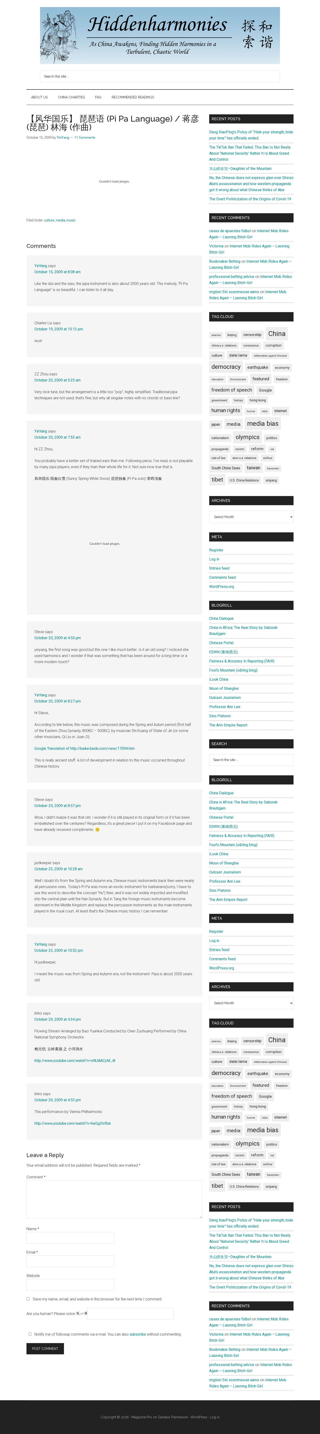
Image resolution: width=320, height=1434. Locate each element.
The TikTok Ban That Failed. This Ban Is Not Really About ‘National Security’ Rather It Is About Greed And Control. (250, 153)
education (217, 379)
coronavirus (251, 345)
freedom (282, 379)
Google (265, 390)
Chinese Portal (221, 643)
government (219, 400)
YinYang (40, 266)
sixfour (267, 458)
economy (282, 368)
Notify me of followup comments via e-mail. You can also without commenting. (107, 1334)
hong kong (258, 400)
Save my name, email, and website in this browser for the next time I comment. (97, 1299)
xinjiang (271, 480)
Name (32, 1229)
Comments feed (222, 577)
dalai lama (238, 355)
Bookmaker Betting (224, 261)
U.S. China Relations (244, 480)
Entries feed (219, 568)
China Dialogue (221, 618)
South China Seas (226, 468)
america (216, 335)
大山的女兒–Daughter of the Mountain (240, 168)
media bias (263, 423)
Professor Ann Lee (224, 707)
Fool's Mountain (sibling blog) (233, 670)
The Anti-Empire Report (228, 725)
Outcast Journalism (225, 697)
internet (280, 411)
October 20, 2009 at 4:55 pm (57, 638)
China (277, 334)
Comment (35, 1177)
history (238, 400)
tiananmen (273, 468)
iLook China (218, 679)
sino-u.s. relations (244, 458)
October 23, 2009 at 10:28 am (58, 869)
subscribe (138, 1334)
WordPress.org (221, 586)
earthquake (257, 367)
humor (251, 411)
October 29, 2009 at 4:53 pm (57, 1100)
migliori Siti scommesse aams (234, 292)
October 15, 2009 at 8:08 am (57, 272)
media (60, 220)
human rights (226, 410)
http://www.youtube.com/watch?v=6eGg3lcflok (72, 1123)
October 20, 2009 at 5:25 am (57, 380)
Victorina (216, 246)
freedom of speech (232, 390)
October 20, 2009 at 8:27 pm (57, 701)
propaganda (220, 449)
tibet (217, 479)
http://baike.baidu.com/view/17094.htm (102, 748)
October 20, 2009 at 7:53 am (57, 437)
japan (216, 424)
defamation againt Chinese (270, 355)
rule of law (219, 458)
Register (216, 550)
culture (49, 220)
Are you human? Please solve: (51, 1313)
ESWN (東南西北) (223, 652)
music (71, 220)
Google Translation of (52, 748)
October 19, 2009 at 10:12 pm (58, 329)
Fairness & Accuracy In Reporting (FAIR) (241, 661)
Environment (238, 379)
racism (239, 449)
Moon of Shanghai (224, 688)
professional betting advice (231, 276)
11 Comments (84, 137)
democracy (226, 366)
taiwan (253, 468)
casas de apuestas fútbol (230, 231)
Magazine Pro (141, 1417)
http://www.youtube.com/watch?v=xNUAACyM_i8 (74, 1060)
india (265, 411)
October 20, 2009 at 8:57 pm (57, 805)
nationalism (220, 438)
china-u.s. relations (224, 345)
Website (33, 1275)
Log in (214, 559)
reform (257, 448)
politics (271, 438)
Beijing (232, 335)
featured (261, 378)
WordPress (198, 1417)
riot (272, 449)
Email (32, 1252)
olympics (248, 437)
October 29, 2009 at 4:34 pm (57, 1019)
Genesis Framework (173, 1417)
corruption (274, 345)
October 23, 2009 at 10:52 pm (58, 950)
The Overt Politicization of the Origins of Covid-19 (250, 199)
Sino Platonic (220, 716)
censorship (252, 334)
